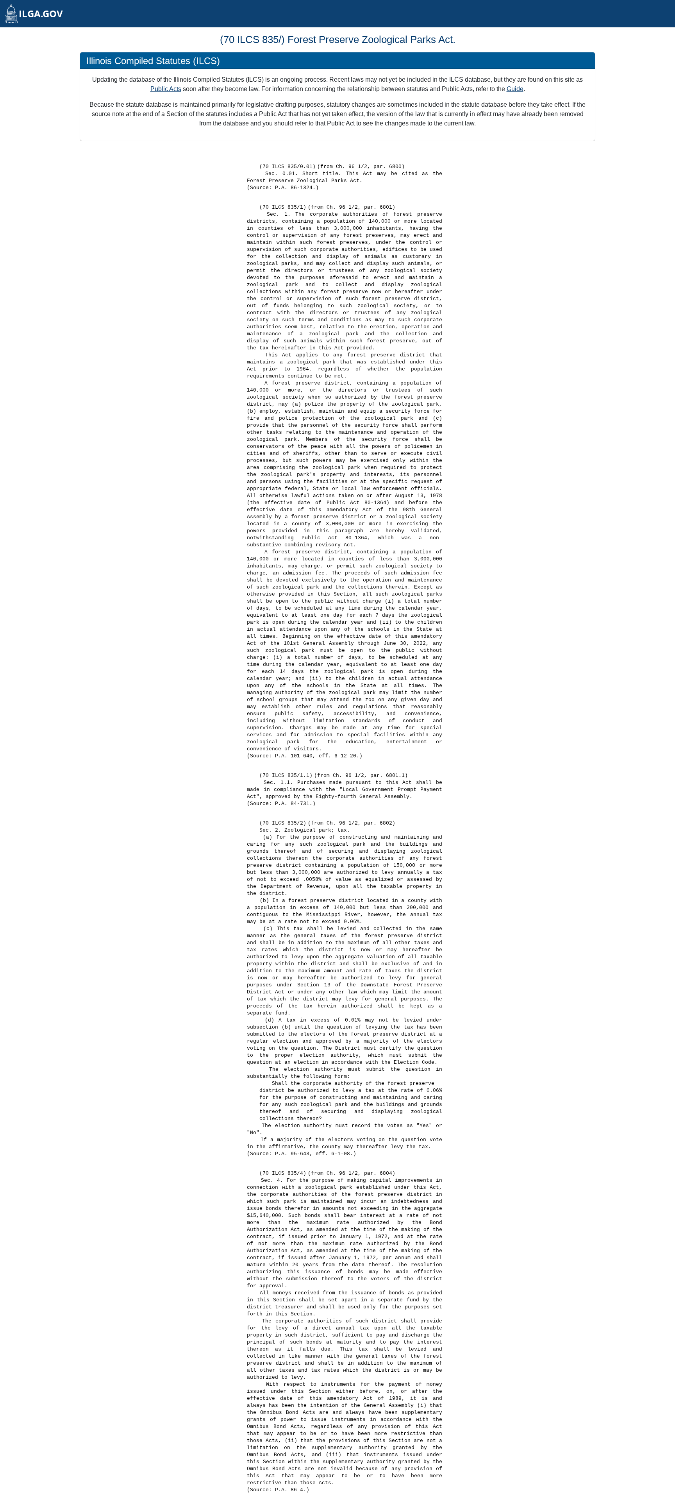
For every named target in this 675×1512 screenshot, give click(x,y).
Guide (515, 89)
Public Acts (165, 89)
